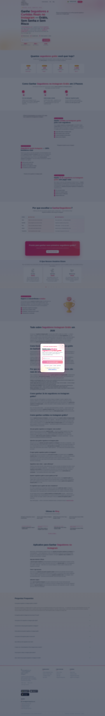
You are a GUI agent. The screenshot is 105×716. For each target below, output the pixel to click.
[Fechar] (63, 345)
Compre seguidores (52, 369)
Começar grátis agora (53, 362)
